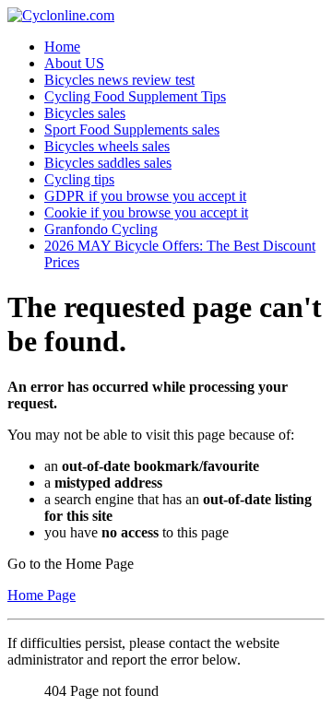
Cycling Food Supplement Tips (135, 96)
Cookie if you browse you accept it (146, 212)
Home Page (41, 595)
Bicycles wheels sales (107, 146)
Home (62, 46)
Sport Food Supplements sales (131, 129)
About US (74, 63)
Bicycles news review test (119, 80)
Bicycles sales (84, 113)
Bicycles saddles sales (108, 163)
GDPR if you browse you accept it (145, 196)
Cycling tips (79, 179)
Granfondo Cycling (101, 229)
